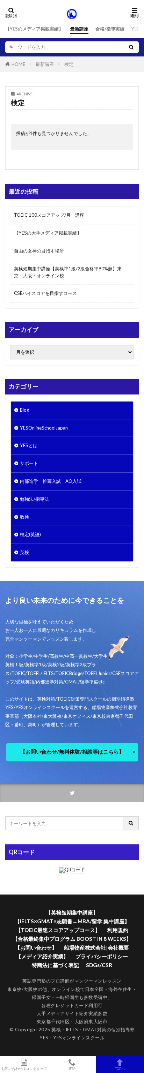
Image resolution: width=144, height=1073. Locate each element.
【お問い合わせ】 (36, 947)
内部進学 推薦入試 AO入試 (50, 481)
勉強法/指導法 (34, 499)
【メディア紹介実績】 (42, 956)
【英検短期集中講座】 (72, 912)
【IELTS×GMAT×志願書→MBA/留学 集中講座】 (72, 921)
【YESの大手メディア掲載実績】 (47, 233)
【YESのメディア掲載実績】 (34, 29)
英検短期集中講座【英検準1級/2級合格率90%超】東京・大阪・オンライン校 (68, 272)
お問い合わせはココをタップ (24, 1068)
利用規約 (117, 930)
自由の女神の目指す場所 (39, 251)
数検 (24, 517)
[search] (131, 47)
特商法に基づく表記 (55, 965)
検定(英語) (30, 534)
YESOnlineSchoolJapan (44, 428)
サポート (29, 463)
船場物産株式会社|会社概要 (96, 947)
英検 (24, 552)
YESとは (28, 445)
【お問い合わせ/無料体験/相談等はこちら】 (72, 751)
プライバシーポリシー (101, 956)
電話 (72, 1068)
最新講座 (79, 29)
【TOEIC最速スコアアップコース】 (58, 930)
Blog (24, 410)
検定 (68, 64)
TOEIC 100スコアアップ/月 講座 (49, 215)
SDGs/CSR (99, 965)
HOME (18, 64)
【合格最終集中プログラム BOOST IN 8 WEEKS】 (72, 939)
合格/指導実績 (109, 29)
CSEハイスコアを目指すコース (45, 293)
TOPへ (120, 1068)
